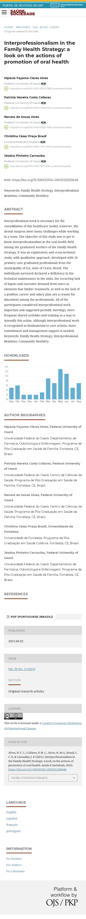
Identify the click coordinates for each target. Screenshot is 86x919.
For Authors (14, 865)
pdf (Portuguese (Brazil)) (31, 616)
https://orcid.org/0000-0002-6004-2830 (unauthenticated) (41, 88)
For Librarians (15, 871)
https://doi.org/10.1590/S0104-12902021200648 (45, 180)
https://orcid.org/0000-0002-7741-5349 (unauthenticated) (40, 146)
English (11, 812)
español (11, 818)
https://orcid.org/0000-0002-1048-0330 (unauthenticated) (41, 108)
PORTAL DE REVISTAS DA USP (23, 5)
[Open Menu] (4, 12)
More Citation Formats (29, 777)
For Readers (14, 858)
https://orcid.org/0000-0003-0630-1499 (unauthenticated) (40, 127)
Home (8, 27)
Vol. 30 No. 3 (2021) (46, 27)
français (12, 825)
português (13, 831)
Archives (23, 27)
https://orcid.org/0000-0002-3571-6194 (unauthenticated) (40, 166)
